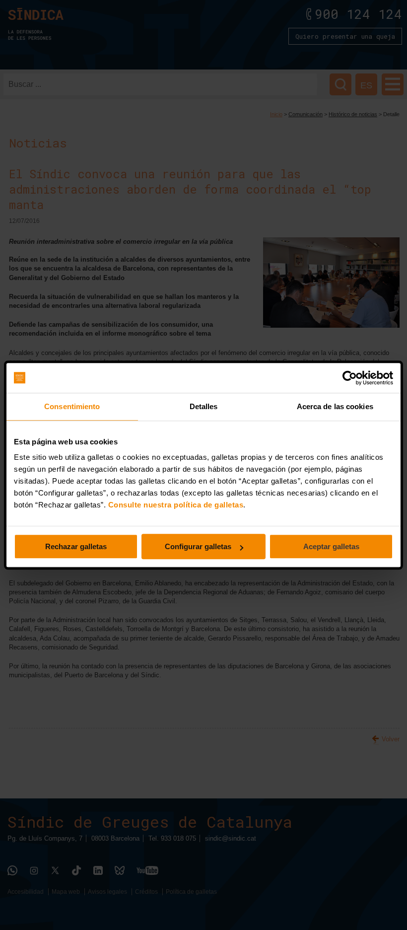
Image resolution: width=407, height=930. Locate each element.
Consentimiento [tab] (72, 406)
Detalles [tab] (204, 406)
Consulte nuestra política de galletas (176, 505)
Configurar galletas (198, 546)
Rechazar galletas (76, 546)
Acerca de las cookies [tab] (335, 406)
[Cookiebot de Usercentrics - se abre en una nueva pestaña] (349, 377)
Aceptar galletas (331, 546)
